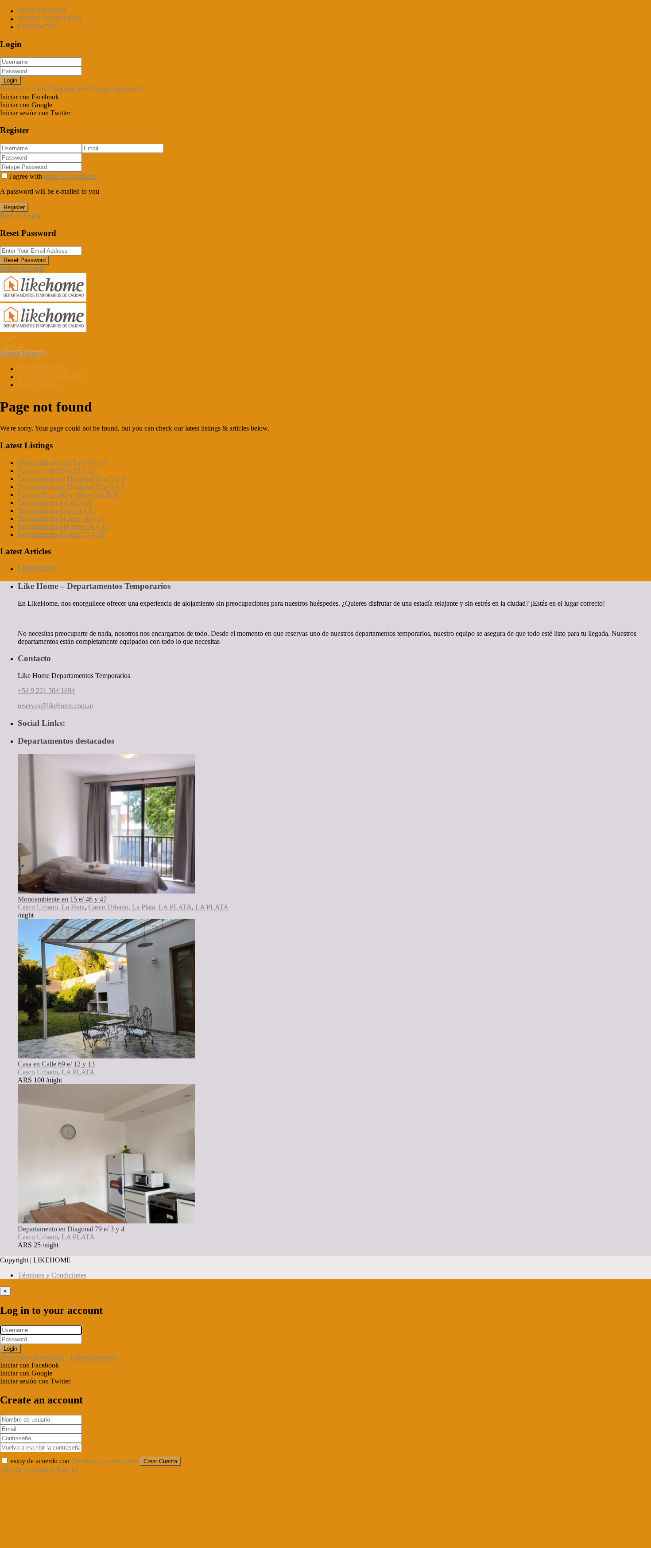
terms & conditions (70, 176)
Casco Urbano (38, 1072)
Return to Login (22, 268)
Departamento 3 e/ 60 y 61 (55, 502)
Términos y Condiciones (52, 1275)
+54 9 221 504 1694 (46, 690)
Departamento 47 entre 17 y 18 (61, 534)
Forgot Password (94, 1357)
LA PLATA (212, 907)
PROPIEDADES (42, 11)
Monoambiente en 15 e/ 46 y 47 (62, 462)
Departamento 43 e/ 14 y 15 (57, 510)
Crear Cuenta (160, 1461)
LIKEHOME (36, 568)
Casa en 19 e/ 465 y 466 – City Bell (68, 494)
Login (10, 80)
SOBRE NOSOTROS (49, 19)
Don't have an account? (33, 1357)
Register (14, 207)
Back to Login (20, 215)
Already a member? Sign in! (39, 1470)
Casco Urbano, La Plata (51, 907)
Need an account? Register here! (45, 89)
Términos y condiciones (104, 1461)
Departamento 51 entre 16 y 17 (61, 518)
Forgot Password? (118, 89)
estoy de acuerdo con (74, 1461)
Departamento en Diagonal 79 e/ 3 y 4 (71, 478)
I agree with (53, 176)
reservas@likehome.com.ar (55, 705)
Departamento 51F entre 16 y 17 (63, 526)
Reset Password (25, 260)
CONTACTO (37, 27)
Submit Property (23, 353)
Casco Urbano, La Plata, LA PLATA (140, 907)
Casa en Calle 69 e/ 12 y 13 (56, 470)
